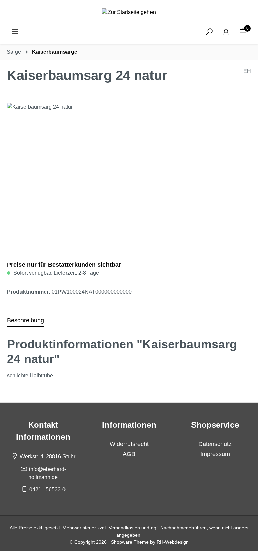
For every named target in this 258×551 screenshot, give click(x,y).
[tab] (25, 320)
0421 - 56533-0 (47, 489)
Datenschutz (215, 444)
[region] (129, 175)
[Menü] (15, 32)
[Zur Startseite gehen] (129, 12)
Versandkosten (124, 527)
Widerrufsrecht (129, 444)
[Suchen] (209, 32)
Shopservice (215, 424)
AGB (129, 454)
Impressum (215, 454)
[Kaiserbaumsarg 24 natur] (129, 175)
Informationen (129, 424)
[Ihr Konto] (226, 32)
